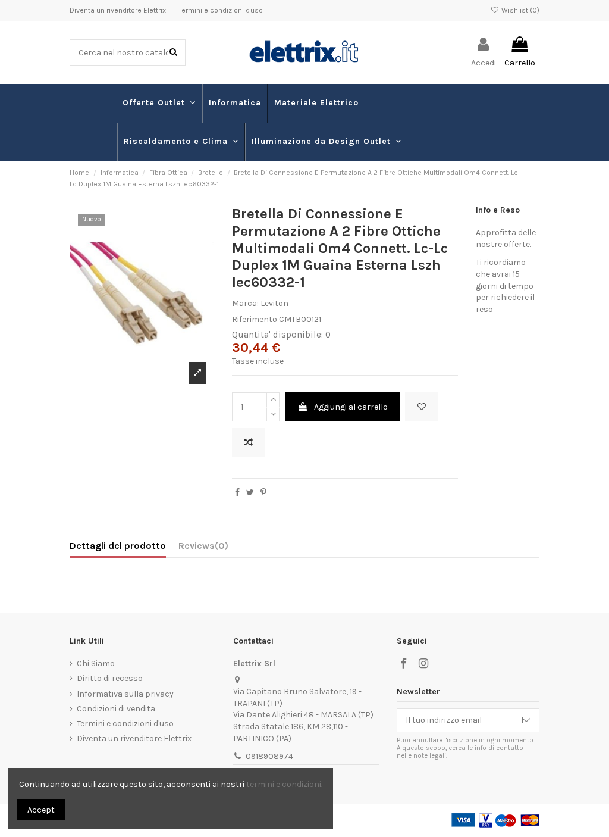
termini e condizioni (283, 784)
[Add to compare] (248, 442)
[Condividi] (237, 493)
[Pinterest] (263, 493)
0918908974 (269, 756)
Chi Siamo (96, 663)
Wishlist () (519, 10)
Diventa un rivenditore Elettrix (119, 10)
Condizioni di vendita (116, 709)
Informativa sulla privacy (125, 694)
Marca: (245, 303)
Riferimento (254, 319)
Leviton (274, 303)
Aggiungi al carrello (351, 407)
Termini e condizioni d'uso (220, 10)
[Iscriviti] (526, 720)
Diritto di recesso (110, 678)
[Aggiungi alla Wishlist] (421, 406)
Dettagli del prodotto (118, 545)
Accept (41, 810)
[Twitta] (250, 493)
